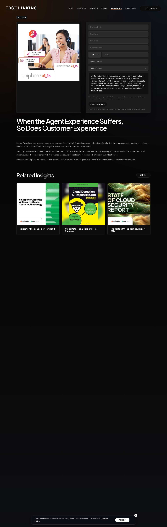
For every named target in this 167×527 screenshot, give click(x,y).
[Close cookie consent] (135, 515)
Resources (116, 8)
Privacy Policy (136, 76)
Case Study (130, 8)
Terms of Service (137, 109)
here (100, 90)
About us (81, 8)
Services (94, 8)
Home (71, 8)
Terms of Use (99, 86)
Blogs (104, 8)
